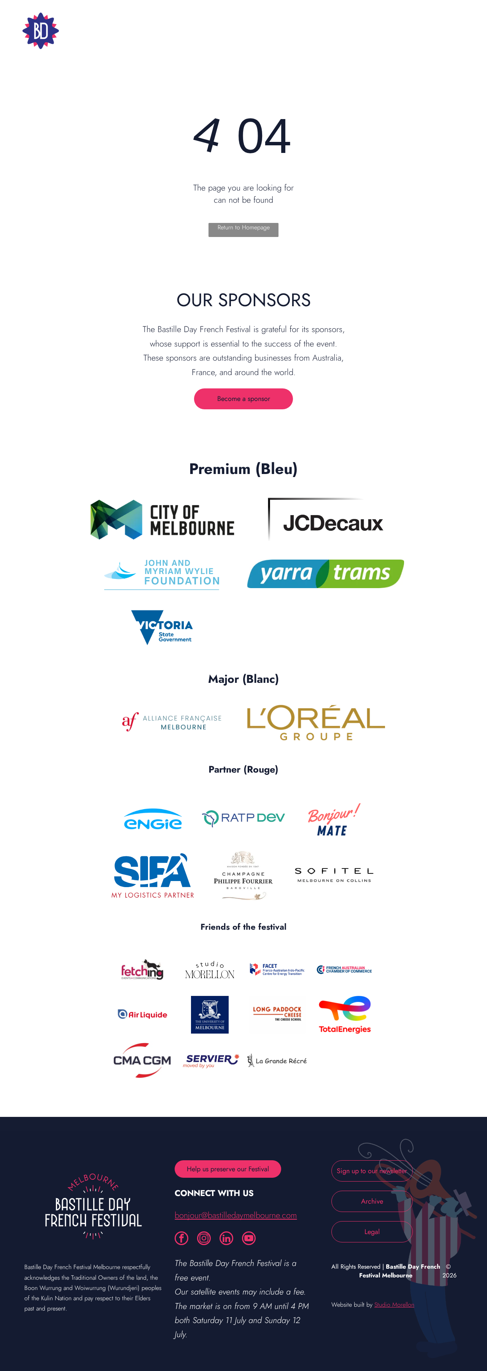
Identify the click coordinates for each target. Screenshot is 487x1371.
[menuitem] (143, 31)
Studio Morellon (394, 1304)
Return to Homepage (244, 227)
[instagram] (204, 1239)
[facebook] (181, 1239)
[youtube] (249, 1239)
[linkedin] (226, 1239)
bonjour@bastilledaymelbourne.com (236, 1215)
